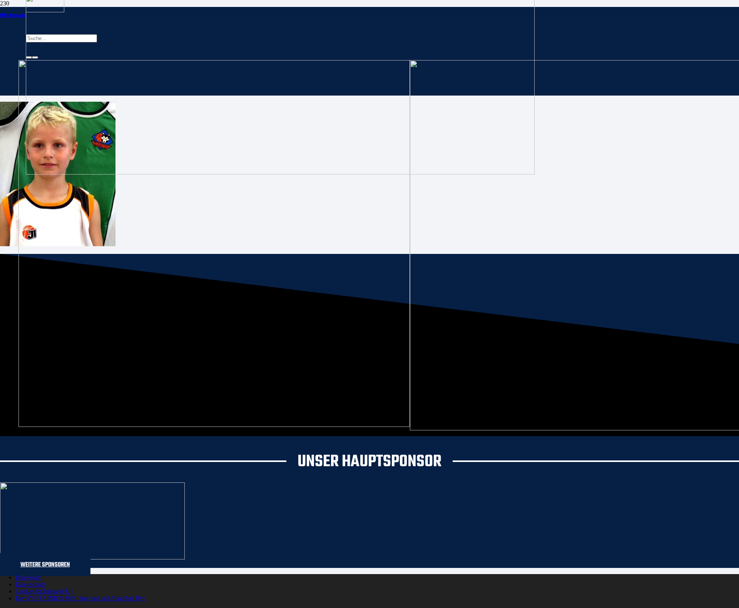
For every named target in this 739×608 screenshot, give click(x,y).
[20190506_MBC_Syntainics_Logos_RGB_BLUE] (214, 425)
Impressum (28, 577)
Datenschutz (30, 584)
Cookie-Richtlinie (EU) (43, 591)
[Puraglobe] (92, 557)
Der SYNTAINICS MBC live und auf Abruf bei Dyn (80, 598)
